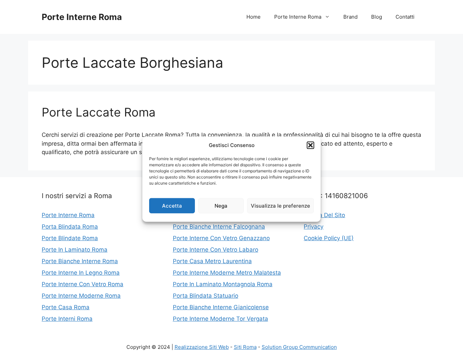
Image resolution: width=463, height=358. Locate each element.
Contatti (405, 17)
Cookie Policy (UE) (329, 238)
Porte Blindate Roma (70, 238)
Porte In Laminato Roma (74, 249)
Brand (350, 17)
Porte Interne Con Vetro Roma (82, 284)
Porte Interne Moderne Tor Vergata (220, 318)
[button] (310, 145)
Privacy (313, 226)
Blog (376, 17)
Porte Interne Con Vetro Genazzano (221, 238)
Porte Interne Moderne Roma (81, 295)
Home (253, 17)
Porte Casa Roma (65, 307)
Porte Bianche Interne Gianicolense (221, 307)
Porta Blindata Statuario (205, 295)
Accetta (172, 205)
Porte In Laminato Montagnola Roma (223, 284)
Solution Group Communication (299, 347)
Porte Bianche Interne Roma (80, 261)
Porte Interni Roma (67, 318)
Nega (221, 205)
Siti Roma (245, 347)
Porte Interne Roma (82, 17)
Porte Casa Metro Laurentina (212, 261)
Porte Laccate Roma (99, 112)
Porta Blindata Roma (70, 226)
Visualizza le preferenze (280, 205)
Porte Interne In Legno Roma (81, 272)
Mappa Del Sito (324, 215)
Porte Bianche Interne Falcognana (219, 226)
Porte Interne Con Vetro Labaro (215, 249)
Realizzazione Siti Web (202, 347)
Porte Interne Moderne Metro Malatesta (227, 272)
